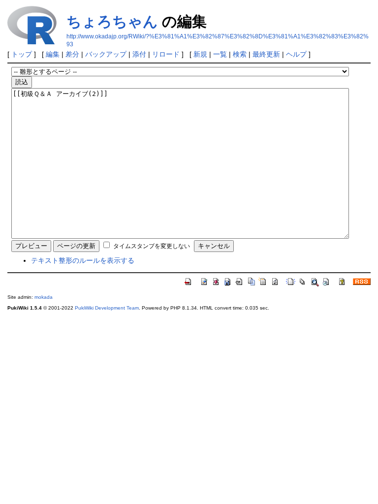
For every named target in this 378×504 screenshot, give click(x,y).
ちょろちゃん (112, 21)
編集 (53, 54)
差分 (72, 54)
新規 (200, 54)
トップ (21, 54)
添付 (139, 54)
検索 (240, 54)
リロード (166, 54)
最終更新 (266, 54)
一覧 (220, 54)
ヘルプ (296, 54)
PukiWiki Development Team (107, 308)
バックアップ (105, 54)
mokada (43, 297)
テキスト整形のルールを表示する (82, 260)
